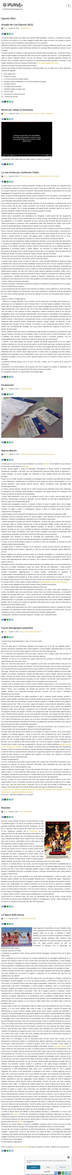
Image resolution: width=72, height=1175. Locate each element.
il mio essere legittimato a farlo (47, 63)
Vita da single (27, 811)
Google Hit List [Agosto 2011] (17, 24)
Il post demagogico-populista (17, 628)
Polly (27, 454)
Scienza (39, 454)
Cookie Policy (47, 1171)
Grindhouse (33, 831)
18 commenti (55, 176)
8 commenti (51, 454)
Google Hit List (25, 28)
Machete (5, 807)
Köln (22, 113)
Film (22, 631)
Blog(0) (25, 466)
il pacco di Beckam (60, 1046)
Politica (39, 176)
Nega (48, 1167)
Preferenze (62, 1167)
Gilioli (16, 1147)
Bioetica (46, 464)
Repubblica (25, 1147)
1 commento (49, 113)
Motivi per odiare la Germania (17, 110)
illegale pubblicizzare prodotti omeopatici (54, 582)
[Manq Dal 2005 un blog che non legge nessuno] (12, 5)
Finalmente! (7, 385)
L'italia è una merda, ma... (32, 113)
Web (42, 113)
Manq (5, 28)
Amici (22, 389)
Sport (30, 389)
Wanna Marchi (9, 450)
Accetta (33, 1167)
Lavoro (26, 631)
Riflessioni (46, 176)
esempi (16, 1114)
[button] (68, 1157)
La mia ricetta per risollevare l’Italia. (20, 172)
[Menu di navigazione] (69, 5)
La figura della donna (12, 914)
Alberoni (20, 1122)
